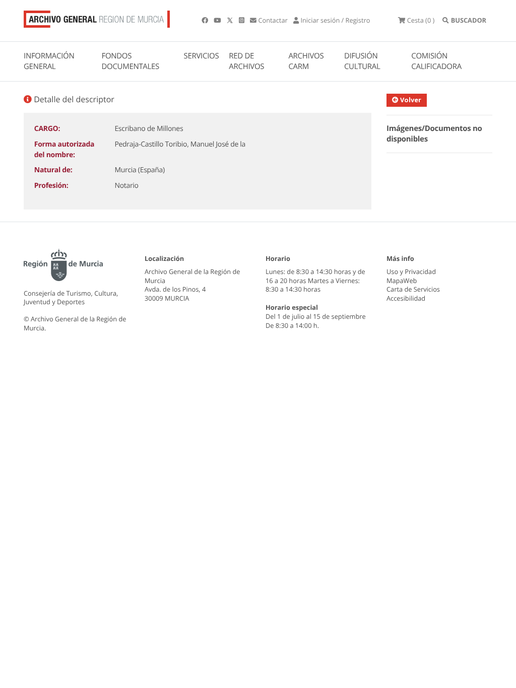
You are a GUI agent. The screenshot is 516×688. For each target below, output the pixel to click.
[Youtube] (218, 20)
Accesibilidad (405, 298)
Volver (410, 99)
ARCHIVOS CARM (306, 61)
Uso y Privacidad (411, 271)
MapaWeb (401, 280)
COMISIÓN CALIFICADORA (436, 61)
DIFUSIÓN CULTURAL (362, 61)
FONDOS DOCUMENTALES (130, 61)
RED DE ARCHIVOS (246, 61)
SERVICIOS (201, 56)
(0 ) (420, 20)
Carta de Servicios (413, 289)
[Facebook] (206, 20)
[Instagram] (242, 20)
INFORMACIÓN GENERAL (49, 61)
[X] (231, 20)
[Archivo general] (97, 17)
